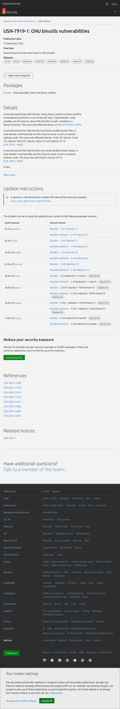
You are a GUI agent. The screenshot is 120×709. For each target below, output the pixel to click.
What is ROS (61, 526)
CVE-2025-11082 (13, 144)
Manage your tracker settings (21, 700)
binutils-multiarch (59, 234)
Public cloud (80, 565)
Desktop (47, 604)
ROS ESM (47, 526)
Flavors (78, 547)
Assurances (59, 575)
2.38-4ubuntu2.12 (69, 264)
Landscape (9, 582)
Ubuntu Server (11, 554)
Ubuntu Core (10, 540)
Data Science (63, 519)
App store (48, 533)
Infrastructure (61, 628)
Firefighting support (53, 614)
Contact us (11, 653)
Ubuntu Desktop (12, 547)
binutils (7, 92)
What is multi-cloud (61, 565)
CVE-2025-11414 (12, 392)
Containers (9, 593)
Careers (73, 652)
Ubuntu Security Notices (19, 21)
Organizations (50, 547)
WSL (66, 604)
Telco (87, 640)
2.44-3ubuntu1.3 (69, 240)
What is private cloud (82, 561)
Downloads (10, 604)
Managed (64, 498)
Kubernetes (10, 505)
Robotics (8, 526)
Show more (9, 175)
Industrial (62, 640)
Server (57, 604)
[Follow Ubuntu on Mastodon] (45, 661)
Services (77, 540)
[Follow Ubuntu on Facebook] (52, 661)
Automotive (49, 640)
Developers (66, 547)
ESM (66, 572)
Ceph (6, 498)
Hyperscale (48, 554)
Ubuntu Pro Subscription (55, 621)
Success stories (62, 540)
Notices (46, 575)
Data (49, 628)
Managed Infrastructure (83, 628)
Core (73, 604)
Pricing (85, 611)
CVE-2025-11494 (12, 387)
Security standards (93, 572)
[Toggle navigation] (115, 11)
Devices (100, 621)
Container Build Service (55, 596)
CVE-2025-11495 (12, 383)
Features (47, 540)
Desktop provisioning (82, 621)
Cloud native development (99, 633)
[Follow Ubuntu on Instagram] (68, 661)
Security (8, 572)
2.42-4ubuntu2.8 (69, 252)
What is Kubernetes (53, 505)
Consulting (77, 498)
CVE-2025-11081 (71, 124)
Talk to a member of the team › (35, 469)
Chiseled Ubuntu (75, 593)
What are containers (53, 593)
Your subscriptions (52, 611)
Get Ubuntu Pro (14, 357)
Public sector (76, 640)
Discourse (97, 611)
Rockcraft (75, 596)
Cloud (7, 561)
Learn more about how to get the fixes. (31, 201)
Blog (81, 652)
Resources (101, 505)
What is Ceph (49, 498)
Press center (105, 652)
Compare (72, 582)
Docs (88, 498)
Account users (72, 611)
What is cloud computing (55, 561)
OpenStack (10, 491)
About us (47, 652)
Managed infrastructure (16, 512)
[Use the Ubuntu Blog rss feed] (90, 661)
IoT (5, 533)
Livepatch (76, 572)
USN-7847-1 (10, 438)
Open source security (54, 633)
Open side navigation (19, 75)
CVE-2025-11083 (13, 161)
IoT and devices (75, 633)
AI (44, 628)
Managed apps (50, 512)
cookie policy (55, 693)
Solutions (9, 628)
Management (83, 533)
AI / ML (7, 519)
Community (77, 526)
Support (56, 491)
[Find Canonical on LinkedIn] (60, 661)
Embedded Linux (64, 533)
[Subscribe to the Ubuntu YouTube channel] (75, 661)
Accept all (47, 700)
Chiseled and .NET (96, 593)
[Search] (107, 4)
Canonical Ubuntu (11, 3)
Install (46, 491)
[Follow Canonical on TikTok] (83, 661)
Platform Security (52, 572)
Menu (115, 4)
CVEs (108, 572)
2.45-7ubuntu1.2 (69, 228)
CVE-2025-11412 (12, 401)
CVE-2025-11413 (12, 397)
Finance (97, 640)
